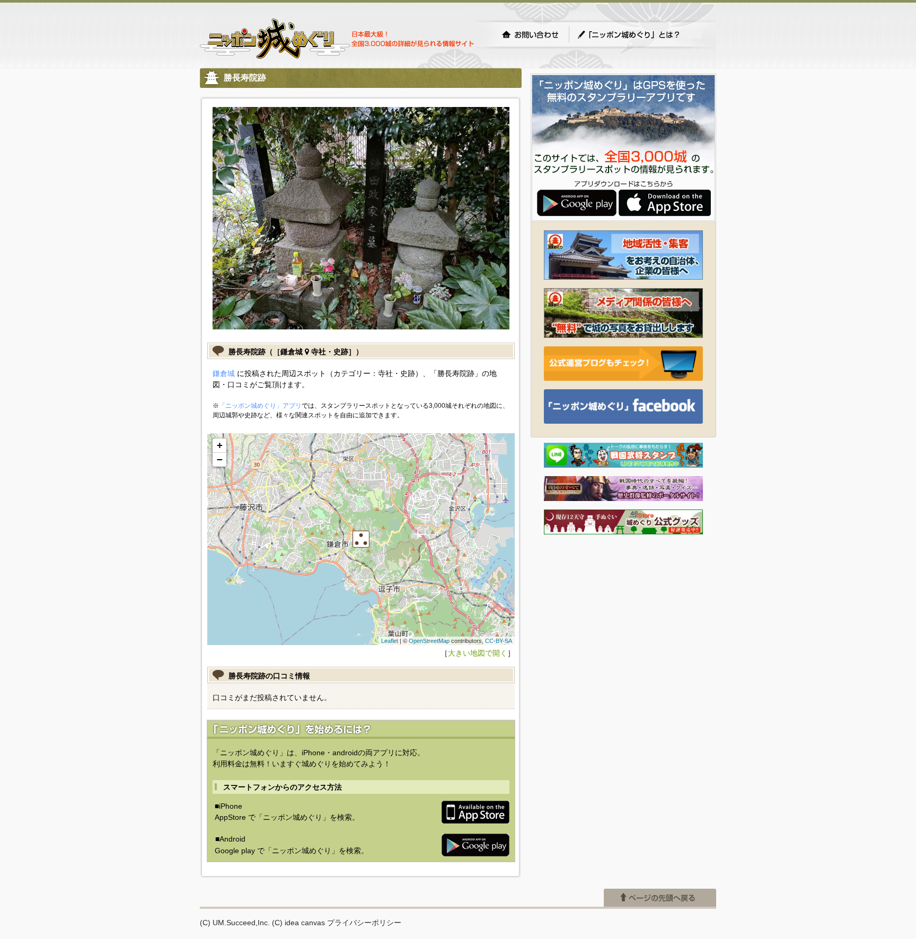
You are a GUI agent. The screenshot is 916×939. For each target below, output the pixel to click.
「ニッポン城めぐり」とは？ (639, 34)
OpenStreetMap (429, 641)
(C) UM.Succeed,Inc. (235, 922)
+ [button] (220, 445)
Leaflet (389, 641)
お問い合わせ (530, 34)
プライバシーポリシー (364, 922)
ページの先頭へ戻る (660, 898)
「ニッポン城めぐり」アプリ (260, 405)
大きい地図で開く (477, 653)
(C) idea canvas (298, 922)
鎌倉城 (224, 373)
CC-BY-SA (498, 641)
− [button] (220, 459)
